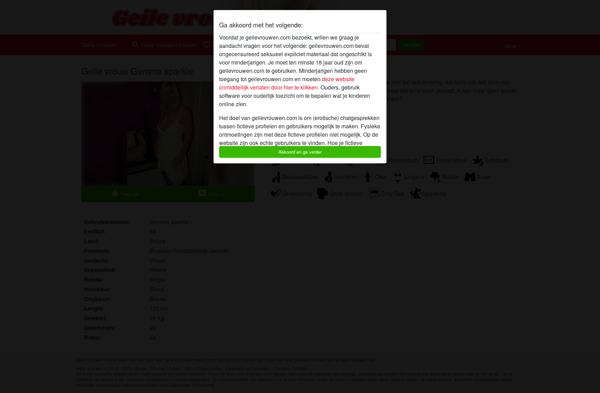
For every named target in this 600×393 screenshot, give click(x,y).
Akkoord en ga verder (300, 151)
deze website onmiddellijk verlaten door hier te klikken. (287, 83)
